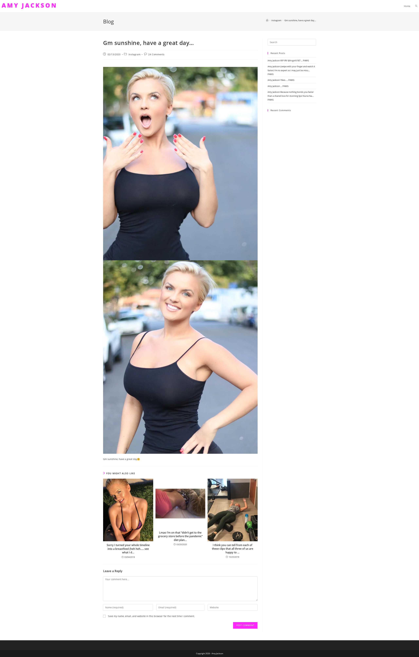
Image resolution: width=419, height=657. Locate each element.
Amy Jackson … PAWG (278, 86)
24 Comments (156, 54)
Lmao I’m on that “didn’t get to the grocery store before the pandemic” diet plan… (180, 536)
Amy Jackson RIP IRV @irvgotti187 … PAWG (288, 60)
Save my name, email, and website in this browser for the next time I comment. (151, 616)
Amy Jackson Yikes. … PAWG (281, 80)
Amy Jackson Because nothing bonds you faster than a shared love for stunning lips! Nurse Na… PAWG (291, 95)
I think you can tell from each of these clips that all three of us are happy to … (232, 548)
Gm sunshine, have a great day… (300, 20)
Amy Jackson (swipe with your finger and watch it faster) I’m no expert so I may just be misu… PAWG (291, 70)
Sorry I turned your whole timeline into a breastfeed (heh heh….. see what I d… (128, 548)
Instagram (134, 54)
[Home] (267, 20)
